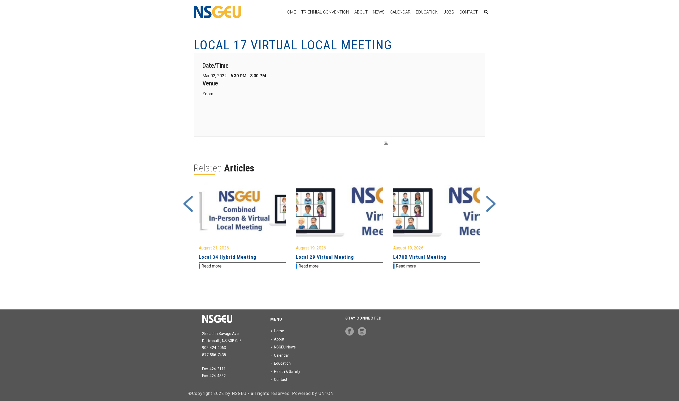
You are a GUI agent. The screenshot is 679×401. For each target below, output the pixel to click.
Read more (252, 266)
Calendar (400, 12)
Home (290, 12)
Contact (468, 12)
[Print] (386, 142)
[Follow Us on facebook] (349, 331)
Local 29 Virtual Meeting (269, 257)
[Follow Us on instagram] (362, 331)
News (379, 12)
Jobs (448, 12)
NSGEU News (285, 347)
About (361, 12)
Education (427, 12)
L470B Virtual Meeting (363, 257)
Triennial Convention (325, 12)
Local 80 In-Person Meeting (467, 257)
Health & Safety (287, 371)
